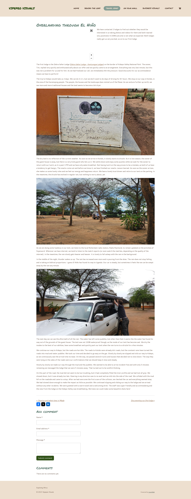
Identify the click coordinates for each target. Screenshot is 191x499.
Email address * (42, 428)
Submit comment (45, 458)
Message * (40, 440)
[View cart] (179, 8)
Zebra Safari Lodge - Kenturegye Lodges (86, 64)
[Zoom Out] (91, 58)
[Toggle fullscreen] (91, 30)
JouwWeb (151, 492)
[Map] (65, 44)
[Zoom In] (91, 55)
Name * (39, 417)
